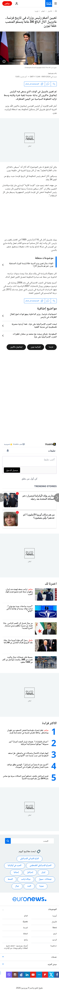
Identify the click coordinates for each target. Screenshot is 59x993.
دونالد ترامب (26, 879)
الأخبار (50, 11)
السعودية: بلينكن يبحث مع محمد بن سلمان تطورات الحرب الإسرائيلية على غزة (35, 335)
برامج (26, 940)
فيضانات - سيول (45, 879)
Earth (25, 922)
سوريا (41, 886)
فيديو (54, 940)
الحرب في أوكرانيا (14, 865)
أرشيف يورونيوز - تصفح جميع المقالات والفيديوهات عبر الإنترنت (16, 947)
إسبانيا (16, 872)
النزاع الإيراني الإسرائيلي (29, 858)
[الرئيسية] (56, 11)
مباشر (7, 3)
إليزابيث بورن (36, 347)
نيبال (17, 886)
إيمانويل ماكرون (16, 347)
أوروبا (54, 916)
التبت (29, 886)
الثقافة (25, 934)
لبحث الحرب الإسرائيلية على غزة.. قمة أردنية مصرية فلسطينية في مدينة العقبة (34, 326)
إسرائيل (30, 872)
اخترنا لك (51, 584)
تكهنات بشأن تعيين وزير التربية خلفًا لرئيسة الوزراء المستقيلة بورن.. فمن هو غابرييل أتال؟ (31, 264)
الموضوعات (52, 909)
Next (55, 928)
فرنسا (36, 11)
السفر (55, 934)
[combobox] (29, 841)
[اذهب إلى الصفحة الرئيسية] (48, 3)
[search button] (8, 841)
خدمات (54, 957)
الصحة (10, 879)
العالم (43, 11)
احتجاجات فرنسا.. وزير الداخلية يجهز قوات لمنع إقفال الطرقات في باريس (33, 316)
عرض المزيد (52, 964)
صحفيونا (53, 946)
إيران (43, 872)
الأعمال (54, 922)
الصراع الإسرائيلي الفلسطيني (40, 865)
